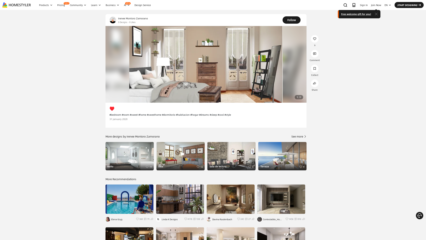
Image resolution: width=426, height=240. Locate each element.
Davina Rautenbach (222, 219)
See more (297, 136)
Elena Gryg (116, 219)
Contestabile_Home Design (273, 219)
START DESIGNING (407, 5)
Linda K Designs (170, 219)
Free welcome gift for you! (356, 14)
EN (386, 5)
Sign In (364, 5)
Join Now (376, 5)
